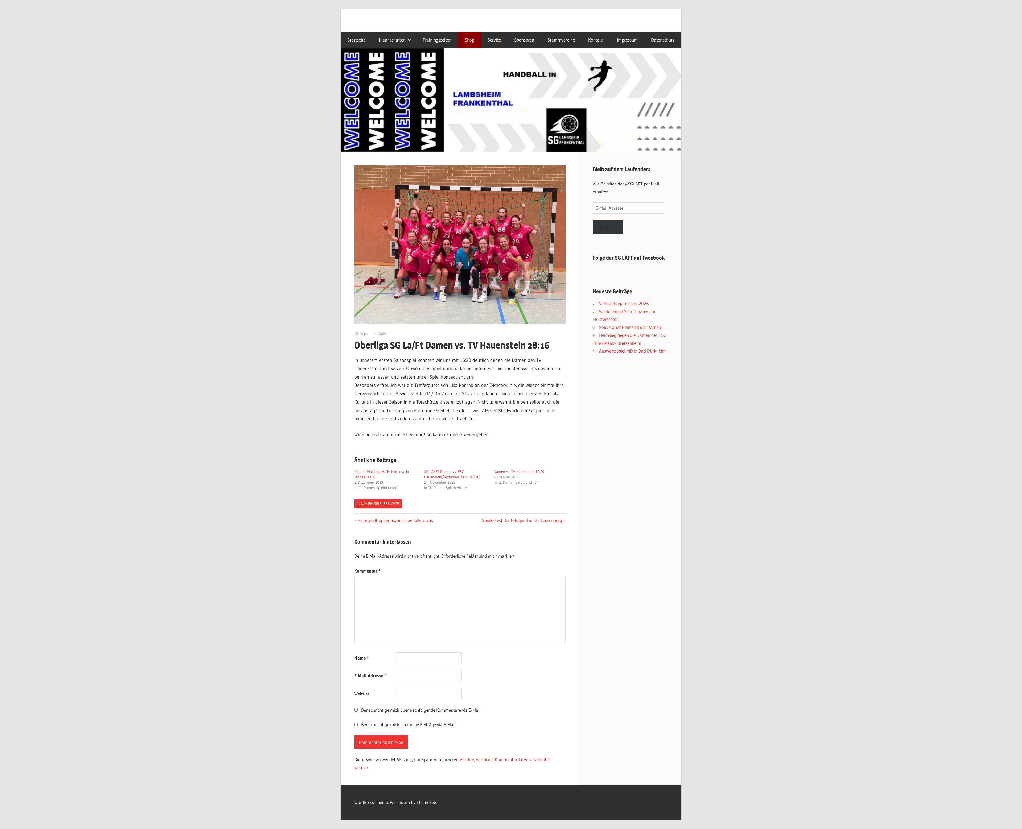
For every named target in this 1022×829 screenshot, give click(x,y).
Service (494, 40)
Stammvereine (561, 40)
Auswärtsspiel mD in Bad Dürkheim (632, 351)
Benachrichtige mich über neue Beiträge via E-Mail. (408, 724)
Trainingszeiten (437, 40)
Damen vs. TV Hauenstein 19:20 (519, 471)
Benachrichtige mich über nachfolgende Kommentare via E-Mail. (421, 710)
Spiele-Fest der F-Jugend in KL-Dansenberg (522, 520)
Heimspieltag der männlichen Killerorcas (395, 520)
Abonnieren (608, 227)
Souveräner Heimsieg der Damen (630, 327)
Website (361, 694)
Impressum (627, 40)
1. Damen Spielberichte (378, 503)
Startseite (356, 40)
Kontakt (596, 40)
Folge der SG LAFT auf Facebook (629, 258)
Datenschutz (662, 40)
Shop (469, 40)
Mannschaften (392, 40)
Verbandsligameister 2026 (624, 303)
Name (361, 658)
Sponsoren (524, 40)
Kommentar (367, 571)
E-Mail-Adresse (370, 675)
